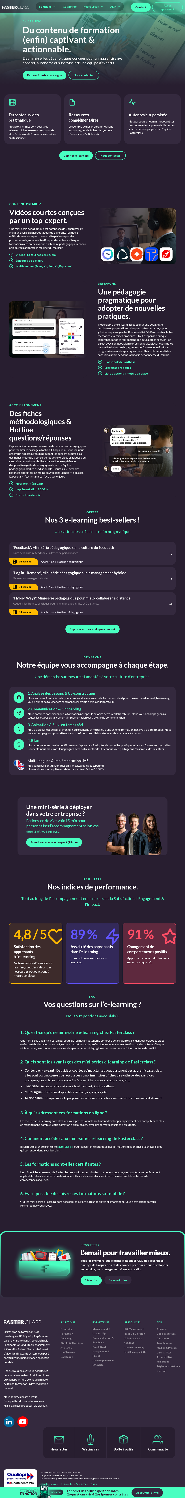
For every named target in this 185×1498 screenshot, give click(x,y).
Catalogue (70, 6)
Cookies (94, 1484)
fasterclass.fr (65, 1146)
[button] (47, 6)
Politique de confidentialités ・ (75, 1484)
